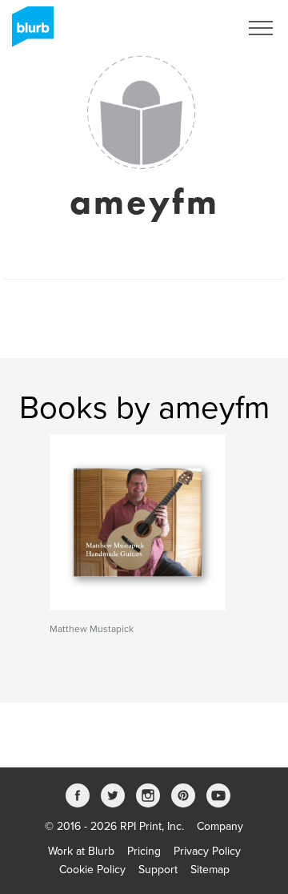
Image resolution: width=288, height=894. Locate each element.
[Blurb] (28, 32)
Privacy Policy (207, 851)
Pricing (144, 851)
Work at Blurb (81, 851)
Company (220, 826)
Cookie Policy (92, 869)
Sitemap (210, 869)
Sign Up (198, 28)
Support (158, 869)
